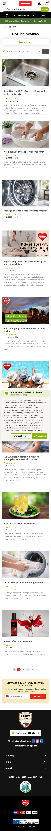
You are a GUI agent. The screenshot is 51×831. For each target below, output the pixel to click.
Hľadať (45, 9)
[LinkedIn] (41, 741)
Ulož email (37, 696)
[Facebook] (33, 741)
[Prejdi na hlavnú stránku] (25, 3)
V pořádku (41, 436)
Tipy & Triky (25, 42)
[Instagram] (37, 741)
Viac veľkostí (38, 430)
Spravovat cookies (21, 436)
